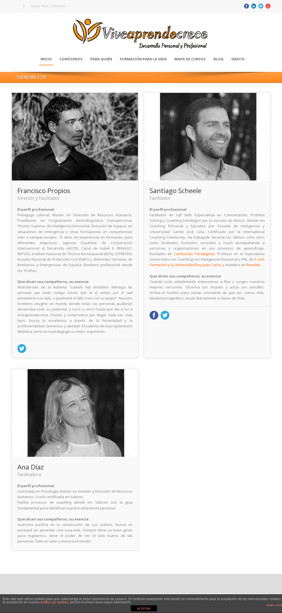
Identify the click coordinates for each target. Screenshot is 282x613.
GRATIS (238, 58)
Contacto (58, 6)
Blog (218, 58)
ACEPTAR (144, 608)
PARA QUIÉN (101, 58)
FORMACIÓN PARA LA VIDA (143, 58)
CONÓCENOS (71, 58)
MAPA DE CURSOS (190, 58)
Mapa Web (39, 6)
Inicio (46, 58)
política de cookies (54, 602)
